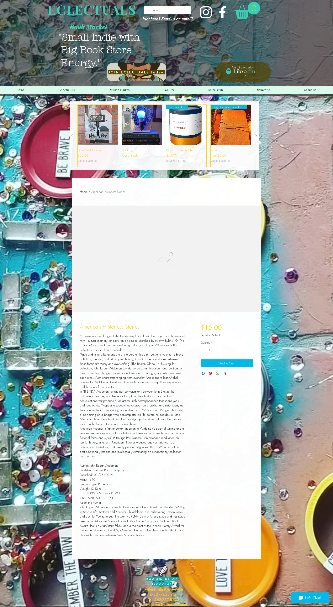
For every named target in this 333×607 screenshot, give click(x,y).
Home (83, 192)
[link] (247, 10)
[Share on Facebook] (203, 373)
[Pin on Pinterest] (210, 373)
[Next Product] (256, 135)
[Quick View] (98, 125)
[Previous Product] (72, 135)
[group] (164, 136)
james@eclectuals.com (169, 604)
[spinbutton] (209, 349)
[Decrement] (203, 349)
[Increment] (215, 349)
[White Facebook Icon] (222, 12)
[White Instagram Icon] (206, 12)
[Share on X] (225, 373)
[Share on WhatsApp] (217, 373)
